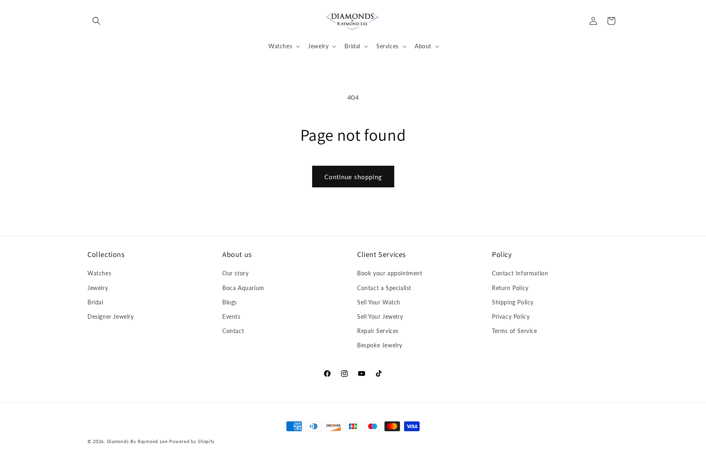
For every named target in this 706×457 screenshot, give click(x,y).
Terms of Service (514, 330)
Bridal (95, 302)
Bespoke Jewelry (379, 345)
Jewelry (97, 287)
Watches (99, 273)
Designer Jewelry (110, 316)
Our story (235, 273)
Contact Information (520, 273)
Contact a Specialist (384, 287)
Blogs (229, 302)
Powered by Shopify (192, 441)
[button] (96, 21)
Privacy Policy (511, 316)
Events (231, 316)
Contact (233, 330)
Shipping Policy (513, 302)
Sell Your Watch (378, 302)
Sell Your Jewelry (380, 316)
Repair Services (378, 330)
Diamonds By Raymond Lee (137, 441)
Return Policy (510, 287)
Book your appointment (389, 273)
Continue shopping (353, 176)
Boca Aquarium (243, 287)
